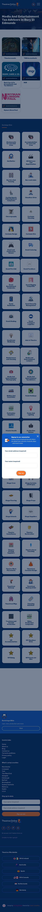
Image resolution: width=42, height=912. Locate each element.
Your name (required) (12, 461)
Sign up (21, 473)
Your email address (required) (15, 451)
